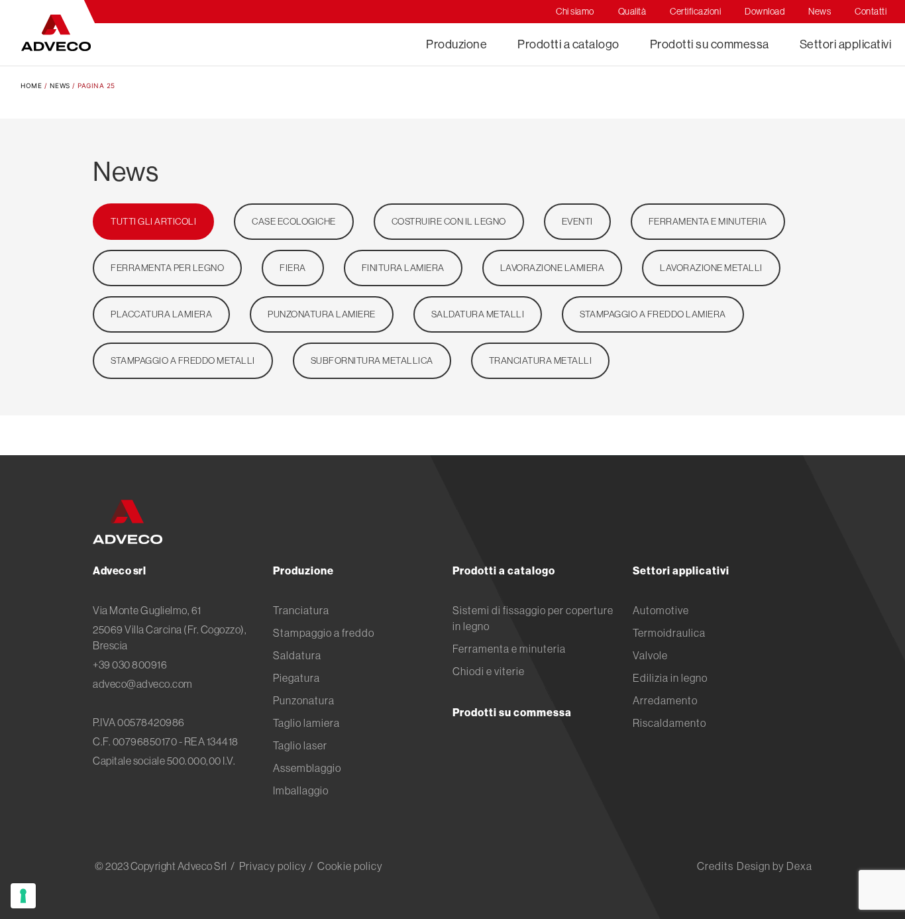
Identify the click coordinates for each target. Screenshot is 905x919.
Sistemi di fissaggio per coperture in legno (532, 618)
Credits (715, 866)
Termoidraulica (669, 632)
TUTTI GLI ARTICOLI (153, 221)
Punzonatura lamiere (322, 314)
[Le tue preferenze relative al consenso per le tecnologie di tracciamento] (23, 895)
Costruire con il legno (449, 221)
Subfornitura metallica (372, 360)
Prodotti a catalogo (568, 44)
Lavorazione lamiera (552, 268)
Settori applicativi (846, 44)
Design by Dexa (774, 866)
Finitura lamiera (403, 268)
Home (31, 85)
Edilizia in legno (670, 677)
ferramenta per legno (167, 268)
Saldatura (297, 655)
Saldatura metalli (478, 314)
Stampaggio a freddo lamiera (653, 314)
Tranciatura (301, 610)
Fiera (293, 268)
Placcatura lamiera (161, 314)
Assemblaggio (307, 768)
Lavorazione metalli (711, 268)
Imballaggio (301, 790)
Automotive (661, 610)
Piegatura (296, 677)
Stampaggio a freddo (323, 632)
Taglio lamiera (306, 723)
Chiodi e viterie (488, 671)
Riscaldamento (669, 723)
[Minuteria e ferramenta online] (56, 32)
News (60, 85)
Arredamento (665, 700)
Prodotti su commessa (709, 44)
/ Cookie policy (346, 866)
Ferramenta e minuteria (708, 221)
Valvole (650, 655)
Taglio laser (300, 745)
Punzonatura (304, 700)
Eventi (577, 221)
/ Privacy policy (269, 866)
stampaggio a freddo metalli (183, 360)
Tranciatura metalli (540, 360)
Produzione (456, 44)
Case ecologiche (294, 221)
